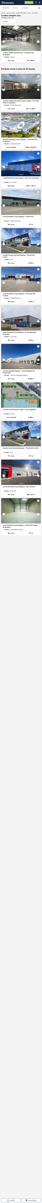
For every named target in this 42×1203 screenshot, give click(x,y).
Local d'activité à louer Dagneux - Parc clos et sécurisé (21, 178)
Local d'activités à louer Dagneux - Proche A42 (18, 216)
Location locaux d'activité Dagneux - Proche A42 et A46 (19, 256)
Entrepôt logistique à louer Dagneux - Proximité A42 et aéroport (20, 140)
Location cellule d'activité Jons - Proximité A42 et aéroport (18, 54)
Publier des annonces (30, 2)
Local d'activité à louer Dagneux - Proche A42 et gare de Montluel (20, 526)
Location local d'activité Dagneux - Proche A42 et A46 (20, 448)
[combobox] (8, 21)
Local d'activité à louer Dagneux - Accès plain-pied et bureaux (19, 333)
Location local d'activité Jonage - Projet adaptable (19, 409)
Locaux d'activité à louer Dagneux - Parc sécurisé (19, 487)
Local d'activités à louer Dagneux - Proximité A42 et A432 (19, 295)
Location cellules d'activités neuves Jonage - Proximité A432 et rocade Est (21, 102)
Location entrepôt (10, 13)
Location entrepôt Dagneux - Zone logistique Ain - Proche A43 (19, 372)
